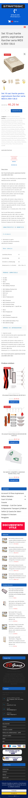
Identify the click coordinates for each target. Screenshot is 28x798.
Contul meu (6, 769)
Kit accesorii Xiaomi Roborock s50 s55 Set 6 (14, 395)
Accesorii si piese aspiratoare (13, 116)
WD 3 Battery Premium (9, 285)
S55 (19, 138)
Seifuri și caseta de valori (11, 511)
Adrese (4, 774)
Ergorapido (4, 127)
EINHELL (15, 125)
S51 (17, 138)
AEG (17, 118)
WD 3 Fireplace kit (7, 311)
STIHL (12, 142)
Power (24, 134)
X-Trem (13, 143)
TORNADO (23, 142)
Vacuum (3, 143)
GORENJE (12, 129)
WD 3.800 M (8, 322)
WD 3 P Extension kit (8, 297)
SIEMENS (18, 140)
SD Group (14, 140)
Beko (13, 120)
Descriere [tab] (14, 158)
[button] (24, 27)
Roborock (19, 136)
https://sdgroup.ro (11, 714)
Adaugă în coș (16, 110)
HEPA (21, 129)
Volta (10, 143)
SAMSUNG (3, 140)
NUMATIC (12, 134)
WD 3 (4, 281)
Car (17, 122)
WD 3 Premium (7, 300)
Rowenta (8, 138)
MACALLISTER (4, 133)
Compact (3, 124)
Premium (8, 136)
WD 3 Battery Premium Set (10, 289)
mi (17, 133)
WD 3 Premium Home (8, 304)
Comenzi (5, 771)
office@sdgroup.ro (15, 16)
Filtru (20, 127)
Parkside (17, 134)
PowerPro (3, 136)
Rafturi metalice (7, 496)
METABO (14, 133)
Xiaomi (17, 143)
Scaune (4, 502)
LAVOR (22, 131)
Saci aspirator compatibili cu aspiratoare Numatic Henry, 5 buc (14, 472)
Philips (20, 134)
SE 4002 (5, 280)
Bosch (10, 122)
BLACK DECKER (18, 120)
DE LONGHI (8, 124)
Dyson (11, 125)
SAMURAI (9, 140)
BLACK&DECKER (5, 122)
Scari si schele (6, 499)
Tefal (15, 142)
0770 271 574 (15, 15)
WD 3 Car (5, 293)
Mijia (23, 133)
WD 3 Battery (6, 283)
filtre (17, 127)
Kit (19, 131)
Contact (5, 726)
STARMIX (8, 142)
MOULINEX (6, 134)
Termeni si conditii (7, 729)
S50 (14, 138)
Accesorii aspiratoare (10, 118)
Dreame (7, 125)
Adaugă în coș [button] (14, 401)
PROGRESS (13, 136)
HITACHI (3, 131)
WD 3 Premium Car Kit (9, 302)
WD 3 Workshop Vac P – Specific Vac (12, 306)
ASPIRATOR (9, 120)
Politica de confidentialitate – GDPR (12, 732)
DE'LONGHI (14, 124)
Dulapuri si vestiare (8, 514)
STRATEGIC (9, 150)
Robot (23, 136)
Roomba (3, 138)
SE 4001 (5, 278)
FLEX (5, 129)
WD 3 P (5, 295)
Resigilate (5, 517)
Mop (2, 134)
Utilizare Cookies (7, 735)
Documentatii (6, 723)
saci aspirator (23, 138)
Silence (22, 140)
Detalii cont (5, 777)
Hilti (24, 129)
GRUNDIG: (17, 129)
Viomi (7, 143)
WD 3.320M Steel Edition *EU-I (11, 320)
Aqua (24, 118)
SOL (4, 741)
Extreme (9, 127)
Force (8, 129)
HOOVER (8, 131)
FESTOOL (13, 127)
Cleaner (20, 122)
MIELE (20, 133)
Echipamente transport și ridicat (14, 508)
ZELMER (3, 145)
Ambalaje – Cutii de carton (11, 505)
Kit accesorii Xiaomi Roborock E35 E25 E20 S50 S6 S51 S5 (14, 434)
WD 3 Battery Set (7, 291)
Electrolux (20, 125)
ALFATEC (20, 118)
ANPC (4, 738)
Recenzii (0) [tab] (14, 165)
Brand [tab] (14, 161)
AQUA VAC (3, 120)
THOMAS (18, 142)
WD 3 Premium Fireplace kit (10, 317)
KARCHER (16, 131)
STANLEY (3, 142)
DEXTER (3, 125)
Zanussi (21, 143)
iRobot (11, 131)
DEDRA (19, 124)
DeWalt (23, 124)
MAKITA (10, 133)
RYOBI (11, 138)
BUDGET (14, 122)
